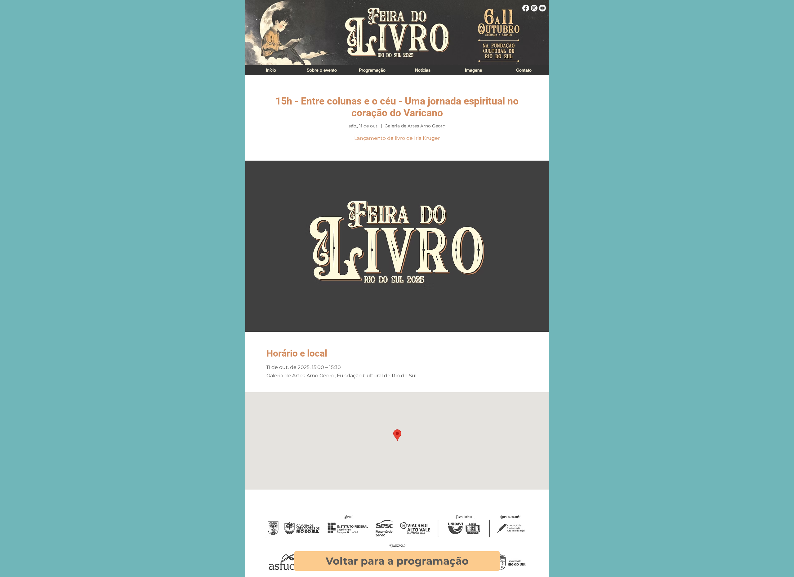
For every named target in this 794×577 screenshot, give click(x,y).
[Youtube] (542, 8)
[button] (473, 70)
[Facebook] (525, 8)
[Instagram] (534, 8)
